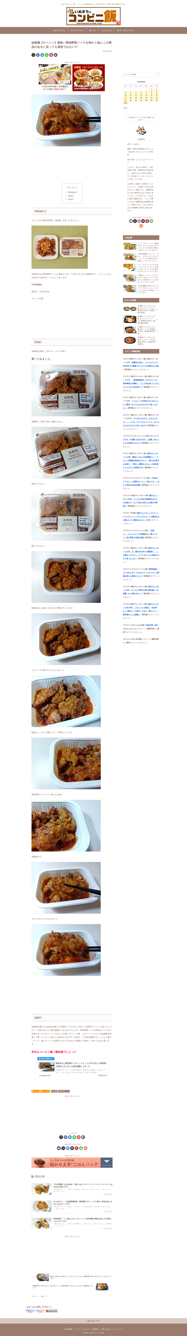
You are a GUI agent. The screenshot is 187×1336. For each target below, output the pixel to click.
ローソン (36, 1091)
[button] (55, 55)
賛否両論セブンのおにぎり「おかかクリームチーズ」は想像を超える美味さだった (141, 572)
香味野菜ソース (64, 1091)
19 (136, 97)
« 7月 (125, 108)
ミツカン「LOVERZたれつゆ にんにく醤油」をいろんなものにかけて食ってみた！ (140, 404)
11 (130, 95)
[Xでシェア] (33, 55)
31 (125, 103)
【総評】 (70, 199)
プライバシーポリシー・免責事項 (86, 1329)
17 (125, 97)
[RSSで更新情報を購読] (85, 1148)
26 (136, 100)
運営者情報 (68, 1329)
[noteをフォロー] (72, 1148)
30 (156, 100)
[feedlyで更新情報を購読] (81, 1148)
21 (146, 97)
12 (136, 95)
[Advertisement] (72, 165)
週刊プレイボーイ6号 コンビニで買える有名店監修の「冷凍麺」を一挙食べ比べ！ (141, 590)
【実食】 (70, 196)
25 (130, 100)
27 (141, 100)
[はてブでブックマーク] (42, 55)
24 (125, 100)
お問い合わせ (105, 1329)
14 (146, 95)
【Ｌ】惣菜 (46, 1091)
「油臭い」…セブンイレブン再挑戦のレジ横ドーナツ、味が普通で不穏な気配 (140, 533)
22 (151, 97)
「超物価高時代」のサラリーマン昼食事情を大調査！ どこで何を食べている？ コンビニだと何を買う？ (142, 383)
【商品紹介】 (72, 192)
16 (156, 95)
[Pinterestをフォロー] (76, 1148)
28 (146, 100)
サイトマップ (118, 1329)
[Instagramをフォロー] (68, 1148)
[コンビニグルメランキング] (52, 1310)
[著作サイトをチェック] (59, 1148)
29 (151, 100)
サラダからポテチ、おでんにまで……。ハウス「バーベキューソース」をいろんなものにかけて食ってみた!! (141, 421)
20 (141, 97)
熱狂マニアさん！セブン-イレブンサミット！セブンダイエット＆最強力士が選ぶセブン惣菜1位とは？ (141, 516)
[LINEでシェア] (47, 55)
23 (156, 97)
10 (125, 95)
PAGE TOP (94, 1321)
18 (130, 97)
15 (151, 95)
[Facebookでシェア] (38, 55)
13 (141, 95)
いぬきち (141, 139)
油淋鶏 (55, 1091)
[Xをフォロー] (63, 1148)
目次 (69, 187)
